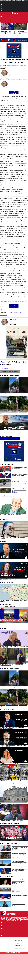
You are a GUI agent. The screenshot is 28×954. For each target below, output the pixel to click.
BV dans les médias (7, 604)
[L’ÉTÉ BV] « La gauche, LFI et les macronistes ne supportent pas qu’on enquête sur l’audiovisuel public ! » (13, 579)
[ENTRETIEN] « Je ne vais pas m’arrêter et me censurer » (12, 763)
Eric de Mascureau (15, 476)
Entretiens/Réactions (8, 709)
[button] (14, 432)
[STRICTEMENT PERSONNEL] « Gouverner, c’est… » (10, 514)
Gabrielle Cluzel (14, 883)
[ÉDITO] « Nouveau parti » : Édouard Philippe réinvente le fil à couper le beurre (20, 32)
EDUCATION (4, 519)
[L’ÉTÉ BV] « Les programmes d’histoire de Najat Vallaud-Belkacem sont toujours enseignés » (12, 560)
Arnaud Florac (14, 849)
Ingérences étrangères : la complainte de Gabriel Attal (11, 820)
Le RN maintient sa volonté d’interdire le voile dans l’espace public (6, 32)
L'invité (4, 541)
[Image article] (7, 26)
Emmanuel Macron (19, 79)
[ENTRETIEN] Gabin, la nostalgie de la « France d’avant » (12, 780)
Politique (6, 78)
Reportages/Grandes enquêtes (10, 375)
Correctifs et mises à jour (9, 784)
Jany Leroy (13, 469)
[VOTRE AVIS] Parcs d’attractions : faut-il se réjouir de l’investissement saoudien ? (11, 665)
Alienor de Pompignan (16, 857)
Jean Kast (13, 898)
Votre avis (4, 628)
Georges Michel (14, 492)
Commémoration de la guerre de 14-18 (8, 79)
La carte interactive (7, 582)
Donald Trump (24, 79)
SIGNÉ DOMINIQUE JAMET (8, 496)
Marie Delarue (14, 484)
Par (5, 35)
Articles (4, 78)
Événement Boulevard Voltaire (10, 823)
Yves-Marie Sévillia (15, 871)
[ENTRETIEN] (12, 728)
